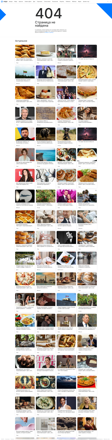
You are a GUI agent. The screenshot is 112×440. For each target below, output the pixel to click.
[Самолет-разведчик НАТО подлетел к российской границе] (25, 199)
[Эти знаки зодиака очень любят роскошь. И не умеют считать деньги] (87, 406)
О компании (7, 439)
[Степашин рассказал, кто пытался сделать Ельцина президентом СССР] (66, 220)
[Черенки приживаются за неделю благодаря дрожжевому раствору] (87, 302)
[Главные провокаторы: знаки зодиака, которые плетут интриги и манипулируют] (87, 344)
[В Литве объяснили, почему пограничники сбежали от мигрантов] (25, 75)
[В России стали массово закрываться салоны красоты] (45, 261)
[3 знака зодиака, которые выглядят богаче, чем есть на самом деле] (25, 344)
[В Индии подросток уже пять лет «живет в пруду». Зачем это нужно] (25, 261)
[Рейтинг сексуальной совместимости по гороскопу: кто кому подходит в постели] (87, 199)
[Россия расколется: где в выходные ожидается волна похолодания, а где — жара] (66, 137)
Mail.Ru (2, 439)
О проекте (60, 439)
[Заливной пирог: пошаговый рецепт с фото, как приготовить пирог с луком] (87, 96)
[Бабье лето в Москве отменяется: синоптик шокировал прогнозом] (87, 261)
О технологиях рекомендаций (69, 439)
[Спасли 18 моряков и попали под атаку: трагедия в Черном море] (66, 385)
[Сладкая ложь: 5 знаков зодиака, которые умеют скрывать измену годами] (45, 323)
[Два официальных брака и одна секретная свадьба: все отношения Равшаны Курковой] (25, 178)
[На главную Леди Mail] (5, 1)
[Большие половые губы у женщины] (87, 220)
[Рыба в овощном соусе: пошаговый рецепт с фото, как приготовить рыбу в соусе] (87, 385)
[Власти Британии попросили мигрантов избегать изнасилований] (45, 282)
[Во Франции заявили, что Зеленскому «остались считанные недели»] (25, 137)
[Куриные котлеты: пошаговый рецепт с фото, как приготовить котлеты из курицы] (87, 178)
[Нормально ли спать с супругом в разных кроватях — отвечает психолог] (25, 302)
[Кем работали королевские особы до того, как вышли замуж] (66, 406)
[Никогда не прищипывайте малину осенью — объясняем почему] (45, 199)
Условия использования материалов (96, 439)
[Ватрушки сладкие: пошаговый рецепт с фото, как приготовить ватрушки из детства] (66, 178)
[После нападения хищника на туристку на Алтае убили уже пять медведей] (45, 137)
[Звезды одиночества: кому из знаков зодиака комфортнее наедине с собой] (66, 323)
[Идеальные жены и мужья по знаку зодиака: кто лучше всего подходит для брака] (45, 240)
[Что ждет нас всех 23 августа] (87, 137)
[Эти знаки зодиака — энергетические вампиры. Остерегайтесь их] (87, 116)
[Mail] (2, 1)
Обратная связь (107, 439)
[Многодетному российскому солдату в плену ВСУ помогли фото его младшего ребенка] (66, 54)
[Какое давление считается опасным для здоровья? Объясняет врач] (45, 178)
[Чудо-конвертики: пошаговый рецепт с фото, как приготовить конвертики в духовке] (25, 54)
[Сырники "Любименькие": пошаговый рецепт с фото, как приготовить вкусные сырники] (66, 116)
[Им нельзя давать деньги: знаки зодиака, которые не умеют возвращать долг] (25, 427)
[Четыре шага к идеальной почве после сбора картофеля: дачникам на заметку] (66, 427)
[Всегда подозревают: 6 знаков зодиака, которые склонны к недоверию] (45, 302)
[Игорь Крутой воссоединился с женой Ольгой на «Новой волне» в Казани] (45, 75)
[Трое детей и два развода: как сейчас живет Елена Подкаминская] (25, 158)
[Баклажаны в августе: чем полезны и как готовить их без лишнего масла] (66, 261)
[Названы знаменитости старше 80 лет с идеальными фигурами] (25, 116)
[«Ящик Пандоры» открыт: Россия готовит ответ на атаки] (66, 302)
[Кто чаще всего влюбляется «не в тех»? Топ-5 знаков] (66, 365)
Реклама (12, 439)
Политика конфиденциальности (82, 439)
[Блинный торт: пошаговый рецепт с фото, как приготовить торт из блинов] (87, 365)
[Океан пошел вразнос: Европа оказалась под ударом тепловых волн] (45, 158)
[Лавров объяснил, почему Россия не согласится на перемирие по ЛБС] (87, 323)
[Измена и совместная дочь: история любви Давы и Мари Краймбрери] (66, 199)
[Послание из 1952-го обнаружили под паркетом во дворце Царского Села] (45, 116)
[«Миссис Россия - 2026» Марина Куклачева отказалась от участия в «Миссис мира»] (66, 96)
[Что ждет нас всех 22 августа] (87, 54)
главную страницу (49, 32)
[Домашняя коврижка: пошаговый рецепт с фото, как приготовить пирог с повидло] (87, 158)
